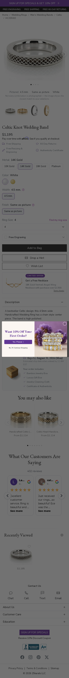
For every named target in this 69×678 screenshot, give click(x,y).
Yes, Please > (18, 342)
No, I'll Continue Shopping (18, 348)
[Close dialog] (64, 323)
